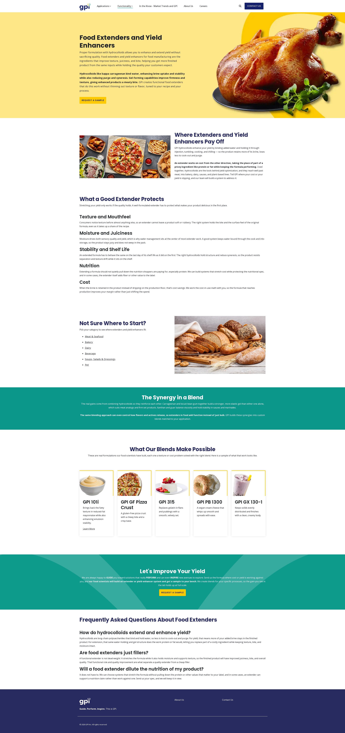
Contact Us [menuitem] (227, 699)
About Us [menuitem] (179, 699)
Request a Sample (93, 100)
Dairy (88, 347)
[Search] (240, 6)
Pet (87, 364)
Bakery (89, 342)
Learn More (89, 528)
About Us (188, 6)
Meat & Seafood (94, 336)
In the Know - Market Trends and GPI (158, 6)
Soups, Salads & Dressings (100, 359)
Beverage (90, 353)
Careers (203, 6)
